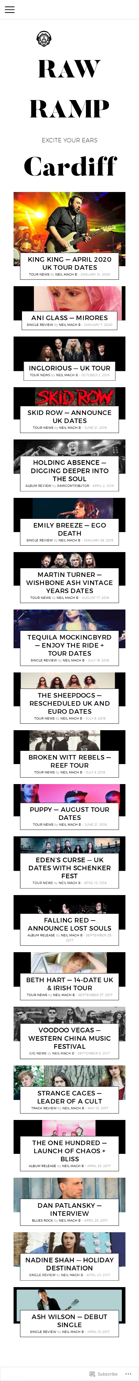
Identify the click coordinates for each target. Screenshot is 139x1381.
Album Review (38, 486)
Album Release (41, 935)
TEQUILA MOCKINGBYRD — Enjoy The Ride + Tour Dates (69, 645)
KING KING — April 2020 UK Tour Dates (70, 263)
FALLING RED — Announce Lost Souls (70, 924)
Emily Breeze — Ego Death (69, 529)
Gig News (38, 1053)
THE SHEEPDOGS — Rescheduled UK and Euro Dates (69, 703)
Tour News (39, 274)
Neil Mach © (66, 274)
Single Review (40, 325)
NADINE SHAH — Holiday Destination (69, 1264)
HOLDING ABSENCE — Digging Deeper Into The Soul (70, 471)
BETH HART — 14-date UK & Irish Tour (69, 984)
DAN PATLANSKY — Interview (69, 1209)
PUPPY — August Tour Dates (70, 814)
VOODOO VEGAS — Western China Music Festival (69, 1039)
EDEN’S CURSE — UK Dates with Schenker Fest (69, 868)
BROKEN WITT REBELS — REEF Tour (69, 761)
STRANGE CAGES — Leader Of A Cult (69, 1097)
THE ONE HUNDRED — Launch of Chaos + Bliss (69, 1151)
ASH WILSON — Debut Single (69, 1321)
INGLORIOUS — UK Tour (70, 368)
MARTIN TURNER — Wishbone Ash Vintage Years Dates (69, 583)
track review (44, 1108)
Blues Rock (42, 1220)
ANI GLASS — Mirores (69, 318)
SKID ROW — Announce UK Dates (69, 417)
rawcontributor (73, 486)
